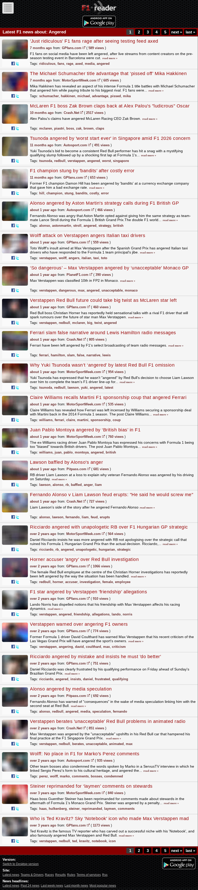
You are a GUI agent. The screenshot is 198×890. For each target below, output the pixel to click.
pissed (115, 96)
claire (70, 420)
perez (43, 776)
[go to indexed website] (84, 47)
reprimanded (92, 809)
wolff (63, 258)
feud (94, 517)
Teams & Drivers (32, 875)
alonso (44, 226)
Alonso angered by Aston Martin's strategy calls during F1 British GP (104, 203)
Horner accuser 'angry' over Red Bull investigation (84, 559)
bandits (81, 193)
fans (60, 64)
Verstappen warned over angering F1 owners (79, 624)
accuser (71, 582)
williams (46, 420)
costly (94, 193)
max (81, 290)
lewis (106, 355)
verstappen (76, 161)
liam (98, 485)
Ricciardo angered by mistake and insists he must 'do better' (95, 656)
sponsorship (100, 420)
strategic (124, 549)
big (89, 323)
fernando (72, 517)
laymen (110, 809)
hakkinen (68, 96)
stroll (77, 226)
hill (41, 193)
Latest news (11, 875)
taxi (96, 258)
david (79, 647)
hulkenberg (58, 809)
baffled (76, 485)
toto (104, 258)
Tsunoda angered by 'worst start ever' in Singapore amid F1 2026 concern (110, 138)
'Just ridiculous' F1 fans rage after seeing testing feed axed (94, 41)
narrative (93, 355)
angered (103, 64)
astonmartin (61, 226)
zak (78, 128)
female (107, 582)
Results (60, 875)
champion (54, 193)
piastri (59, 128)
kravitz (84, 841)
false (80, 355)
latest (109, 387)
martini (82, 420)
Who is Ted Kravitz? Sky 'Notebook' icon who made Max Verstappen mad (109, 818)
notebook (99, 841)
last (190, 32)
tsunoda (45, 161)
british (118, 226)
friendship (82, 614)
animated (116, 744)
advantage (100, 96)
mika (127, 96)
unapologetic (86, 549)
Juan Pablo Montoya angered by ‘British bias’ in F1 (85, 429)
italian (86, 258)
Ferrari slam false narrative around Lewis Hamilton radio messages (103, 332)
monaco (131, 290)
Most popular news (102, 885)
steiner (74, 809)
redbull (59, 161)
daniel (88, 679)
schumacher (49, 96)
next (176, 32)
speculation (101, 711)
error (105, 193)
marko (65, 776)
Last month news (76, 885)
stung (68, 193)
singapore (121, 161)
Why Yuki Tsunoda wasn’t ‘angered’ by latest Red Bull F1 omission (102, 365)
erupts (105, 517)
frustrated (102, 679)
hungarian (107, 549)
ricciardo (46, 549)
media (90, 64)
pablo (68, 452)
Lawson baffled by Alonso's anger (66, 462)
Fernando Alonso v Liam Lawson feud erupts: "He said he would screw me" (111, 494)
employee (122, 582)
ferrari (44, 355)
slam (71, 355)
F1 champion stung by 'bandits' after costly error (82, 170)
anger (88, 485)
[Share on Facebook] (13, 63)
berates (78, 744)
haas (43, 809)
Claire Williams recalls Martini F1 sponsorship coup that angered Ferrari (108, 397)
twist (98, 323)
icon (112, 841)
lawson (73, 387)
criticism (119, 647)
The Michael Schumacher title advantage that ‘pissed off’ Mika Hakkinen (108, 73)
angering (66, 647)
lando (116, 614)
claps (100, 128)
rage (69, 64)
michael (83, 96)
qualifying (120, 679)
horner (58, 582)
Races (49, 875)
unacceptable (112, 290)
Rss (105, 875)
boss (70, 128)
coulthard (93, 647)
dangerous (67, 290)
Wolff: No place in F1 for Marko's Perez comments (84, 753)
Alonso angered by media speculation (71, 689)
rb (67, 485)
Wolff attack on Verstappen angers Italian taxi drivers (87, 235)
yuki (84, 387)
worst (106, 161)
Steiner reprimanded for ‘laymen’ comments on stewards (91, 786)
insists (75, 679)
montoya (82, 452)
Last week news (52, 885)
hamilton (58, 355)
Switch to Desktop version (21, 864)
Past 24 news (30, 885)
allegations (101, 614)
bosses (96, 776)
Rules (71, 875)
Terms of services (89, 875)
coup (117, 420)
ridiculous (47, 64)
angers (74, 258)
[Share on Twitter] (17, 63)
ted (74, 841)
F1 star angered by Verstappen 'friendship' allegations (88, 591)
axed (79, 64)
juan (58, 452)
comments (80, 776)
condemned (113, 776)
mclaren (45, 128)
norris (127, 614)
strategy (104, 226)
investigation (90, 582)
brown (89, 128)
